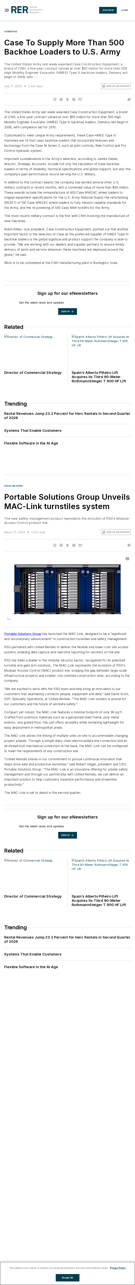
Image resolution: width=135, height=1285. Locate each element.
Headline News (13, 486)
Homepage (10, 31)
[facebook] (55, 99)
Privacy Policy (118, 1268)
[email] (80, 99)
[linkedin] (61, 99)
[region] (67, 1273)
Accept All (67, 1277)
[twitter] (67, 99)
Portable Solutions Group (22, 634)
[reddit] (74, 99)
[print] (129, 99)
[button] (6, 10)
